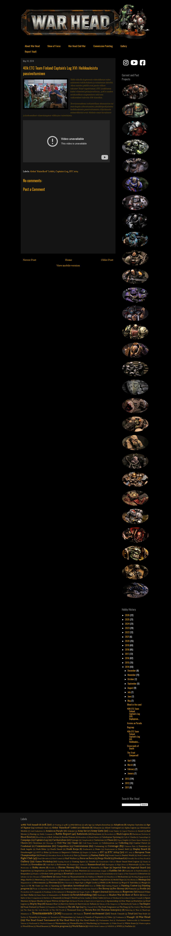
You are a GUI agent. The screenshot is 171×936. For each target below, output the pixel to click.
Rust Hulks (29, 895)
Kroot (67, 873)
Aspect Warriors (128, 831)
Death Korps (72, 849)
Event (42, 855)
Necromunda (40, 882)
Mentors (38, 879)
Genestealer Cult (106, 862)
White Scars (130, 923)
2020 (127, 641)
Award (140, 831)
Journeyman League (98, 871)
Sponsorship (112, 901)
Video (109, 917)
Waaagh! (131, 917)
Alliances (97, 828)
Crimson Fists (129, 846)
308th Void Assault (29, 824)
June (130, 696)
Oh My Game (34, 885)
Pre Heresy (104, 888)
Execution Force (54, 855)
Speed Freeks (78, 901)
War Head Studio (87, 920)
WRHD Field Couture (96, 926)
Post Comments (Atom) (74, 277)
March (130, 764)
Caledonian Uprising (111, 837)
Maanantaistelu (77, 877)
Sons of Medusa (112, 898)
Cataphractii (86, 840)
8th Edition (76, 825)
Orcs (91, 886)
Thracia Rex (90, 910)
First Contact (57, 858)
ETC (102, 852)
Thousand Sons (74, 910)
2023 (127, 628)
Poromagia (56, 888)
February (131, 769)
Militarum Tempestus (81, 880)
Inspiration (39, 870)
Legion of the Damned (127, 874)
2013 (127, 778)
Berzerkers (109, 834)
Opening (55, 885)
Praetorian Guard (89, 889)
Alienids (85, 827)
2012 (127, 783)
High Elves (121, 865)
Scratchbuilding (82, 895)
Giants (145, 862)
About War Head (32, 46)
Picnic (35, 889)
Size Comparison (34, 898)
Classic (75, 843)
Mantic (100, 877)
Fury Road (144, 858)
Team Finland (30, 907)
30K (44, 825)
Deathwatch (87, 849)
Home (68, 260)
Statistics (138, 901)
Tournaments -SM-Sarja (71, 914)
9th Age (88, 825)
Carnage (74, 840)
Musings (142, 879)
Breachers (82, 837)
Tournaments (42, 913)
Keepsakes (25, 873)
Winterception (144, 923)
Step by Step (36, 904)
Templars (52, 907)
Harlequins (110, 865)
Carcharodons (59, 840)
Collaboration (108, 843)
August (131, 687)
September (132, 683)
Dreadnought (27, 852)
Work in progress (59, 926)
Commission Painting (103, 46)
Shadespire (101, 895)
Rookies (115, 892)
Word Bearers (42, 926)
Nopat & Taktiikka (130, 882)
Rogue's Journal (100, 891)
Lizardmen (47, 876)
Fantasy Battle (98, 855)
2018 (127, 649)
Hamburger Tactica (77, 865)
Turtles (23, 917)
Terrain (61, 907)
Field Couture (142, 855)
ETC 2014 (73, 171)
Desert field (123, 849)
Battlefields (82, 834)
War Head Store (67, 920)
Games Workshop (44, 861)
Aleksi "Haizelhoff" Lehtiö (42, 171)
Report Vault (31, 51)
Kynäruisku (77, 874)
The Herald (145, 907)
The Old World (58, 910)
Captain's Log (62, 171)
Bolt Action (54, 837)
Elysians (55, 852)
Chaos (110, 840)
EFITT (38, 852)
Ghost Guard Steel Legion (127, 861)
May (129, 700)
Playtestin (44, 889)
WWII (119, 926)
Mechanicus (123, 877)
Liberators (142, 873)
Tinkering (129, 910)
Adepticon (119, 824)
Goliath (24, 864)
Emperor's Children (70, 852)
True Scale (142, 913)
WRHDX (110, 926)
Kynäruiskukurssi (108, 874)
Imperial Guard (138, 867)
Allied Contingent (113, 828)
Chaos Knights (123, 840)
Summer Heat (52, 904)
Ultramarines (67, 917)
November (132, 674)
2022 (127, 632)
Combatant (26, 846)
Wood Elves (28, 926)
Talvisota (125, 904)
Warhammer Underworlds (126, 920)
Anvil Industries (36, 831)
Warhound (33, 923)
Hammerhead (94, 864)
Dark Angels (26, 849)
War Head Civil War (77, 46)
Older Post (107, 260)
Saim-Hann (41, 895)
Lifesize (24, 877)
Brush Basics (94, 837)
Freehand (119, 858)
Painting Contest (129, 885)
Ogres (23, 886)
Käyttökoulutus (142, 871)
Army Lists (97, 831)
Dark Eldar (41, 849)
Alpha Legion (130, 828)
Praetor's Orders (71, 888)
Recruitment (59, 892)
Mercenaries (51, 880)
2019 (127, 645)
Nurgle (144, 882)
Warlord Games (46, 923)
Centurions (99, 840)
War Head (144, 917)
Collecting (124, 843)
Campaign (26, 840)
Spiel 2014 (100, 901)
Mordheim (131, 880)
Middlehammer (65, 880)
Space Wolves (52, 901)
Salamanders (54, 895)
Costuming (99, 846)
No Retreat (113, 882)
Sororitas (125, 898)
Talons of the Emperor (109, 904)
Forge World (104, 858)
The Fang (124, 907)
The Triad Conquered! (132, 754)
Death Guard (56, 849)
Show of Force (54, 46)
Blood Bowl (26, 837)
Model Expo (118, 879)
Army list (82, 831)
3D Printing (56, 825)
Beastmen (96, 834)
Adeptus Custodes (135, 825)
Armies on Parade (134, 723)
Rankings (47, 892)
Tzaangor (44, 917)
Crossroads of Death (133, 747)
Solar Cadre (98, 898)
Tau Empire (144, 904)
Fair (76, 855)
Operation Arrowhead (73, 885)
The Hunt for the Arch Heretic (36, 910)
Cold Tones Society (90, 843)
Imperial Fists (119, 867)
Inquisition (26, 870)
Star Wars (126, 901)
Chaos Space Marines (139, 840)
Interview (52, 870)
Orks (98, 885)
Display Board (140, 849)
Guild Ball (50, 865)
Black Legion (122, 834)
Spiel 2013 (90, 901)
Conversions (81, 846)
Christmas (37, 843)
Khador (36, 874)
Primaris (132, 888)
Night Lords (91, 882)
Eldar (46, 852)
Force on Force (87, 858)
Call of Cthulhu (130, 837)
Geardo (92, 861)
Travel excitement (94, 913)
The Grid (134, 907)
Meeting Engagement (139, 877)
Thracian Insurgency (111, 910)
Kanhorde (129, 871)
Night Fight (79, 883)
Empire (86, 852)
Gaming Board (63, 862)
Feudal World (128, 855)
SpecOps (65, 901)
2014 (127, 666)
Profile (143, 888)
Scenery (66, 895)
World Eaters (78, 926)
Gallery (124, 46)
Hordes (52, 868)
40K (66, 825)
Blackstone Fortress (140, 834)
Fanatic (84, 855)
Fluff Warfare (71, 858)
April (130, 760)
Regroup (130, 727)
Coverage (113, 846)
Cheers (24, 843)
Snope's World (70, 898)
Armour (70, 831)
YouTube (128, 926)
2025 (127, 619)
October (131, 679)
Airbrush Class (41, 828)
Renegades (71, 892)
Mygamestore (26, 883)
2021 (127, 636)
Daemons (143, 846)
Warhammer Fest (106, 920)
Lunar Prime (61, 877)
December (132, 670)
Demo (97, 849)
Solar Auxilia (85, 898)
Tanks (134, 904)
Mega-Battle (26, 879)
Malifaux (91, 877)
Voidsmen (120, 917)
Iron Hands (66, 870)
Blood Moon (41, 837)
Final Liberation (44, 858)
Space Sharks (37, 901)
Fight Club (26, 858)
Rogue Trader (84, 892)
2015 (127, 662)
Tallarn (93, 904)
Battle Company (46, 834)
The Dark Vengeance (107, 907)
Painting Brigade (111, 886)
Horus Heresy (66, 867)
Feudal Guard (114, 855)
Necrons (53, 882)
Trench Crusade (117, 913)
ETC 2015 (128, 852)
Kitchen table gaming (51, 873)
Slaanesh (57, 898)
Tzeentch (54, 917)
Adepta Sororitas (102, 825)
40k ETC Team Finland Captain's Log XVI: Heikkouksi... (133, 736)
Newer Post (29, 260)
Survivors (82, 904)
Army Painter (114, 831)
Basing (33, 834)
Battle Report (63, 834)
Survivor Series (67, 904)
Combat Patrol (140, 843)
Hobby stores (38, 867)
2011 (127, 787)
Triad (130, 913)
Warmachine (61, 923)
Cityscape (50, 843)
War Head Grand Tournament (41, 920)
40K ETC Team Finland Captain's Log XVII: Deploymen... (133, 714)
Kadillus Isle (115, 870)
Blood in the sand (134, 704)
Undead (79, 917)
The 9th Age (73, 907)
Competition (63, 846)
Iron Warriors (81, 870)
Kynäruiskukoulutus (92, 874)
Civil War (62, 843)
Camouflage (143, 837)
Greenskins (36, 864)
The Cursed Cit (90, 907)
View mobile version (68, 265)
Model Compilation (101, 879)
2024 (127, 623)
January (131, 773)
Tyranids (33, 917)
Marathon (111, 877)
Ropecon (128, 892)
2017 (127, 653)
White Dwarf (117, 923)
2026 (127, 615)
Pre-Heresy (118, 888)
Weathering (91, 923)
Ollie (46, 886)
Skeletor (47, 898)
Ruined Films (144, 892)
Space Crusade (137, 898)
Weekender (104, 923)
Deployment (110, 849)
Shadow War (115, 895)
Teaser (42, 907)
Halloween (61, 864)
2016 (127, 658)
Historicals (134, 864)
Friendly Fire (133, 858)
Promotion (25, 892)
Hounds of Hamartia (90, 867)
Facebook (67, 855)
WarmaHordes (76, 923)
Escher (94, 852)
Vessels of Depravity (94, 917)
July (129, 692)
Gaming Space (78, 861)
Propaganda (36, 892)
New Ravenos (66, 883)
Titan (137, 910)
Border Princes (68, 837)
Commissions (43, 846)
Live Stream (34, 877)
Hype (106, 867)
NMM (102, 882)
